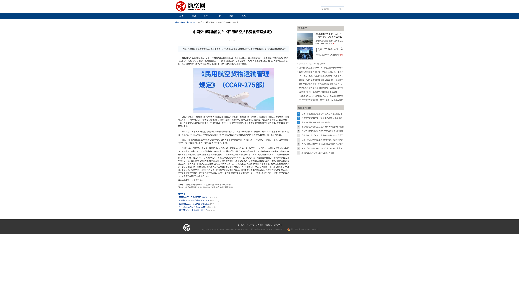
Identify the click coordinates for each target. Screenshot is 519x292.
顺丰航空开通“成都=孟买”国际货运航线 (318, 153)
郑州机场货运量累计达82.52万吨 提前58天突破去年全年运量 (328, 37)
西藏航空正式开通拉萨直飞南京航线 (194, 197)
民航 (202, 180)
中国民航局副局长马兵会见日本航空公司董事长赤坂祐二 (209, 184)
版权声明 (259, 225)
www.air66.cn (226, 229)
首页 (177, 22)
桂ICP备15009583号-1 (275, 229)
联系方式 (250, 225)
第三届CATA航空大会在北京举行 (193, 207)
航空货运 (195, 180)
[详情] (334, 44)
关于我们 (241, 225)
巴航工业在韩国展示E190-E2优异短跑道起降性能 (322, 131)
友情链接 (278, 225)
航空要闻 (191, 22)
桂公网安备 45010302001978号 (304, 229)
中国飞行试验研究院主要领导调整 (316, 122)
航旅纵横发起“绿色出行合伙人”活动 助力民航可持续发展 (209, 187)
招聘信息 (268, 225)
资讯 (183, 22)
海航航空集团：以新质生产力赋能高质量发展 (318, 92)
